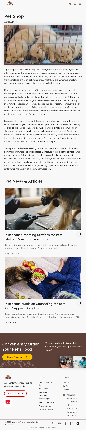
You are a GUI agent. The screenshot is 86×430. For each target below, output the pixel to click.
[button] (80, 4)
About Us (66, 382)
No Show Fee (44, 389)
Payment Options (45, 406)
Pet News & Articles (46, 410)
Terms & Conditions (37, 428)
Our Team (66, 386)
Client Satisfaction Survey (45, 383)
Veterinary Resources (47, 402)
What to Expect (45, 399)
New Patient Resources (43, 393)
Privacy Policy (51, 428)
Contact (65, 390)
